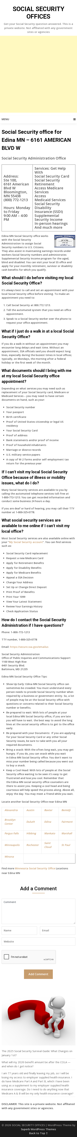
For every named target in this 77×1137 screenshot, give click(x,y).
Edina (47, 821)
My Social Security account (26, 542)
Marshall (66, 833)
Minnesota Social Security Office (35, 868)
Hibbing (31, 833)
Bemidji (66, 810)
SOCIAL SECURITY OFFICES (38, 12)
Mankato (49, 833)
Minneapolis (12, 845)
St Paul (65, 845)
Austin (30, 810)
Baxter (48, 810)
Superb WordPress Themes (38, 1129)
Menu (5, 119)
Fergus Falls (11, 833)
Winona (9, 856)
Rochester (32, 845)
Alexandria (11, 810)
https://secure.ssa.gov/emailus (29, 647)
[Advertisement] (38, 74)
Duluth (30, 821)
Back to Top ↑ (38, 1133)
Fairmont (67, 821)
